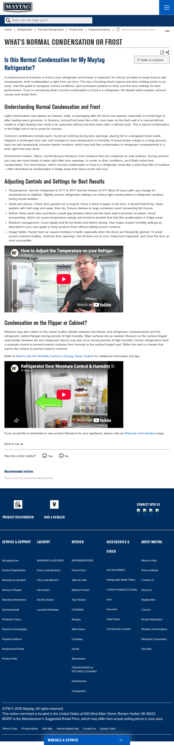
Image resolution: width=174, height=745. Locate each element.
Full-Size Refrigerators (51, 29)
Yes (50, 456)
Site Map (146, 649)
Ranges (76, 619)
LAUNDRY (43, 542)
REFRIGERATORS (82, 560)
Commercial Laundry (119, 629)
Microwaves (79, 658)
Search (8, 20)
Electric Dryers (45, 599)
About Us (146, 590)
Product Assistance (100, 29)
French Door (79, 570)
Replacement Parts (13, 649)
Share (167, 52)
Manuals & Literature (14, 580)
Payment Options (12, 639)
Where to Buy (149, 560)
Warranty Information (14, 599)
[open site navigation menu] (166, 7)
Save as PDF (162, 52)
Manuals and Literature (140, 433)
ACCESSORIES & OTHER (118, 547)
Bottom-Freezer (81, 590)
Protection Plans (11, 619)
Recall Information (151, 619)
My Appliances (10, 560)
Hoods (75, 649)
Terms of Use (9, 728)
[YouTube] (158, 513)
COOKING (78, 609)
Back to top (12, 444)
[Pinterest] (151, 513)
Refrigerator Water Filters (121, 579)
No (67, 456)
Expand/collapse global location (167, 29)
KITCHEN (78, 542)
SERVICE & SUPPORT (16, 542)
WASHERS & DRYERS (50, 560)
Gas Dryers (43, 590)
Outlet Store (113, 619)
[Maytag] (18, 7)
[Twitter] (145, 513)
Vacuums (112, 609)
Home (9, 29)
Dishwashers (79, 681)
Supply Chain (108, 728)
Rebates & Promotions (154, 629)
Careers (146, 609)
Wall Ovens (78, 629)
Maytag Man (148, 599)
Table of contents (151, 60)
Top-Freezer (79, 599)
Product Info (76, 29)
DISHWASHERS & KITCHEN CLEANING (84, 669)
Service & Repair (12, 590)
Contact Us (147, 580)
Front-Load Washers (48, 570)
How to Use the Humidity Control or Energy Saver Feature (55, 356)
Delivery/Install (10, 609)
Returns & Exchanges (14, 629)
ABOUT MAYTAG (151, 542)
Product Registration (14, 570)
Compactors (79, 691)
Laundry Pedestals (48, 609)
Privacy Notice (29, 728)
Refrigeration (25, 29)
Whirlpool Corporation (154, 639)
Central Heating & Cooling (122, 589)
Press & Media (149, 570)
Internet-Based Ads (68, 728)
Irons (109, 599)
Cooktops (77, 639)
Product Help (9, 658)
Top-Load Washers (48, 580)
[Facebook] (139, 513)
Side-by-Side (79, 580)
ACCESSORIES (116, 570)
